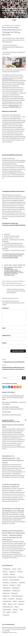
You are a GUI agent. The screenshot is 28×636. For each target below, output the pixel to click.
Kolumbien (11, 598)
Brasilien (5, 571)
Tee (4, 612)
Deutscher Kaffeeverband (9, 577)
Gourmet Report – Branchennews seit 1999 (11, 421)
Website (4, 343)
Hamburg (5, 585)
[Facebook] (3, 387)
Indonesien (12, 585)
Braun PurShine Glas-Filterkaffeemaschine (13, 268)
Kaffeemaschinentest (10, 272)
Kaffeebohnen (6, 588)
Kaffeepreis (14, 593)
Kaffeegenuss (15, 588)
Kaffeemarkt (6, 593)
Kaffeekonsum (16, 590)
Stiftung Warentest (8, 607)
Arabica (14, 569)
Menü (14, 20)
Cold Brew (19, 571)
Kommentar (5, 308)
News (10, 265)
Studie (16, 607)
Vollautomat (6, 615)
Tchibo (21, 609)
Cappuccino (12, 571)
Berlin (19, 569)
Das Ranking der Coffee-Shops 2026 (11, 415)
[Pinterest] (12, 387)
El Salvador (21, 577)
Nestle (4, 604)
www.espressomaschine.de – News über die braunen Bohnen (13, 10)
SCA (15, 604)
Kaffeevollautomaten (17, 596)
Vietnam (14, 612)
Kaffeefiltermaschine (7, 78)
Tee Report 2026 (6, 412)
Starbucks (21, 604)
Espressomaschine (14, 579)
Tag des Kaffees (7, 609)
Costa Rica (5, 574)
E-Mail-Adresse (6, 335)
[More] (20, 387)
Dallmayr (12, 574)
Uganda (9, 612)
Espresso (5, 579)
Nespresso (21, 601)
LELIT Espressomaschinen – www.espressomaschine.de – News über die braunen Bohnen (16, 291)
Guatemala (22, 582)
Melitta (15, 601)
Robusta (10, 604)
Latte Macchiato (7, 601)
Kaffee (6, 265)
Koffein (5, 598)
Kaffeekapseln (6, 590)
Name (4, 328)
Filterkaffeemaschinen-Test (12, 271)
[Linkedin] (9, 387)
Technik (15, 265)
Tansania (15, 609)
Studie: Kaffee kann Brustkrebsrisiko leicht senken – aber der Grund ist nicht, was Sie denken (13, 397)
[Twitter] (6, 387)
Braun (16, 267)
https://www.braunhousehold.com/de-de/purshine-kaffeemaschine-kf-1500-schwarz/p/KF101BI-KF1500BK (13, 255)
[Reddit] (14, 387)
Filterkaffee (6, 582)
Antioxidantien (6, 569)
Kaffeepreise (6, 596)
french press (14, 582)
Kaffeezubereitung (13, 105)
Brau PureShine (8, 267)
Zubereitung (21, 265)
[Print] (17, 387)
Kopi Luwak (19, 598)
